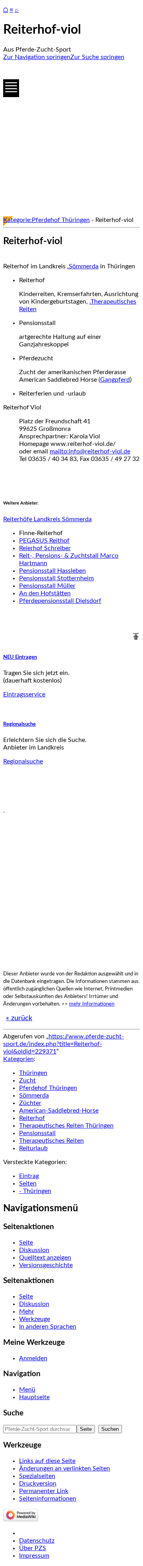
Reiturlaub (33, 1148)
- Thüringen (35, 1191)
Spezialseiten (37, 1476)
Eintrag (29, 1176)
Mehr (26, 1311)
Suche (13, 1413)
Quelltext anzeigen (45, 1257)
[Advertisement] (71, 138)
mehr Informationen (91, 1004)
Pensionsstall (37, 1133)
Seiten (28, 1183)
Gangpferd (115, 380)
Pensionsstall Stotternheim (56, 578)
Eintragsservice (24, 694)
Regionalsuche (19, 724)
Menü (27, 1389)
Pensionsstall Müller (47, 586)
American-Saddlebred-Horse (59, 1110)
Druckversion (37, 1483)
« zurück (19, 1018)
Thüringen (33, 1073)
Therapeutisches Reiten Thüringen (66, 1125)
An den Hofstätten (45, 593)
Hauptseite (34, 1397)
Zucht (27, 1080)
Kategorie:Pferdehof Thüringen (46, 220)
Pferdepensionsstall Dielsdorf (60, 601)
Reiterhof (32, 1118)
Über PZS (32, 1548)
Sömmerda (34, 1095)
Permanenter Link (43, 1491)
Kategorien (18, 1059)
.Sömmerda (83, 266)
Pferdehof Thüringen (48, 1088)
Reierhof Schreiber (45, 548)
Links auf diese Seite (47, 1461)
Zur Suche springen (97, 57)
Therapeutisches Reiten (51, 1141)
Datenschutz (36, 1540)
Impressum (34, 1556)
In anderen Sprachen (47, 1326)
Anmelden (33, 1358)
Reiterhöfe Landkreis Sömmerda (47, 519)
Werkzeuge (34, 1319)
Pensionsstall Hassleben (52, 571)
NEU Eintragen (20, 657)
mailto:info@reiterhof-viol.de (90, 451)
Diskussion (34, 1250)
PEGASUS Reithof (44, 540)
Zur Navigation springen (36, 57)
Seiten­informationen (47, 1498)
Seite (26, 1242)
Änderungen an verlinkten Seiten (64, 1468)
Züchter (30, 1103)
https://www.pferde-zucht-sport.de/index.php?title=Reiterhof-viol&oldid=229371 (63, 1044)
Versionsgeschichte (46, 1265)
